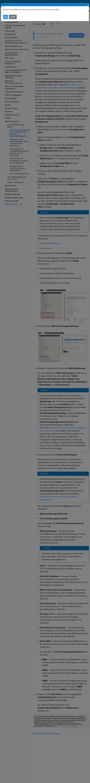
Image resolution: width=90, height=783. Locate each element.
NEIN (12, 17)
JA (5, 17)
